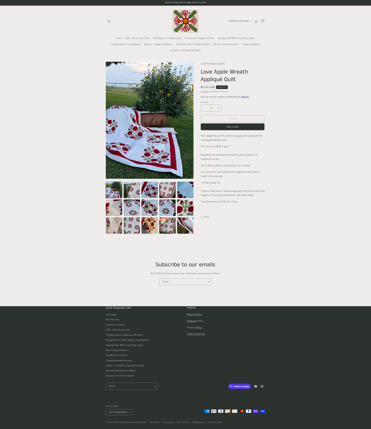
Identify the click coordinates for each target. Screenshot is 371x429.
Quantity (204, 102)
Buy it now (232, 127)
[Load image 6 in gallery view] (114, 207)
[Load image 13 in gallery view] (149, 225)
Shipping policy (199, 422)
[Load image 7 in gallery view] (132, 207)
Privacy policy (168, 422)
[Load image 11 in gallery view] (114, 225)
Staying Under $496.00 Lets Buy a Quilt (124, 345)
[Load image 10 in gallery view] (185, 207)
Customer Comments (116, 325)
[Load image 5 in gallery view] (185, 190)
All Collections (112, 320)
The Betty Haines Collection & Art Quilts (124, 335)
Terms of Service (196, 334)
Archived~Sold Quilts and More (120, 371)
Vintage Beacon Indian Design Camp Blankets (127, 340)
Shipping (204, 91)
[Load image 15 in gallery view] (185, 225)
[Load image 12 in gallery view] (132, 225)
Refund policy (154, 422)
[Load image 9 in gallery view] (167, 207)
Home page (111, 314)
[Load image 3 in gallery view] (149, 190)
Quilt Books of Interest (116, 355)
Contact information (214, 422)
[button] (109, 21)
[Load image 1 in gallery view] (114, 190)
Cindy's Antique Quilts (121, 422)
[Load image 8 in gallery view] (149, 207)
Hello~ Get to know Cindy (118, 330)
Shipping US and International (120, 376)
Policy (198, 327)
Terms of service (183, 422)
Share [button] (207, 217)
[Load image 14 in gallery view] (167, 225)
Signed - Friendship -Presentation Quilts (125, 365)
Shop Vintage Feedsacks (117, 350)
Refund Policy (194, 314)
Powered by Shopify (138, 422)
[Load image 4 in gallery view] (167, 190)
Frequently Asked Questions (119, 360)
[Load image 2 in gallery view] (132, 190)
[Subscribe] (208, 282)
